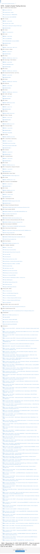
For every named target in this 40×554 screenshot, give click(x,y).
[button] (0, 0)
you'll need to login (24, 549)
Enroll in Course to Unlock (20, 551)
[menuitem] (0, 2)
